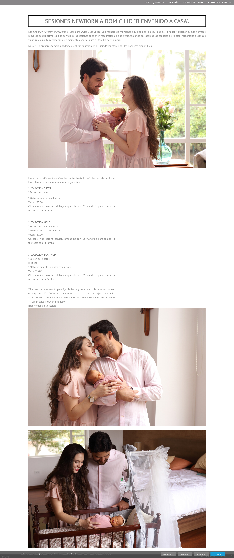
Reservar (227, 2)
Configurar (184, 554)
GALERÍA (173, 2)
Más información (168, 554)
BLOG (200, 2)
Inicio (147, 2)
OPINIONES (189, 2)
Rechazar (202, 554)
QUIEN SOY (158, 2)
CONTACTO (214, 2)
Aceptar (219, 554)
